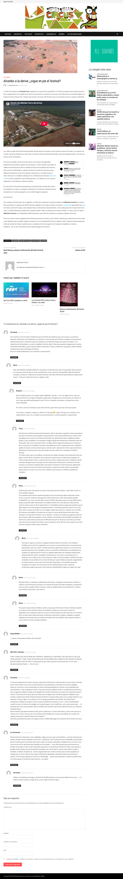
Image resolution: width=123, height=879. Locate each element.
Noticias (8, 34)
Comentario (8, 807)
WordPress (37, 876)
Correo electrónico (11, 842)
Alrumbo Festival (25, 241)
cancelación (35, 241)
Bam (43, 876)
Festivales (28, 34)
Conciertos (18, 34)
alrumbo (15, 241)
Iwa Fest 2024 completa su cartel (15, 300)
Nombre (7, 833)
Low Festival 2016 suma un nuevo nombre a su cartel (44, 301)
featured (43, 241)
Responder (14, 357)
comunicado (67, 205)
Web (5, 850)
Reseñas (61, 34)
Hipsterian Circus (13, 85)
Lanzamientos (51, 34)
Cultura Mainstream (74, 34)
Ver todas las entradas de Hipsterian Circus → (30, 267)
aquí (83, 205)
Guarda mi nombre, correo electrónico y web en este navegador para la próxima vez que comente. (40, 859)
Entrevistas (39, 34)
